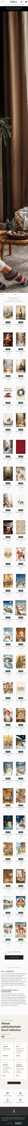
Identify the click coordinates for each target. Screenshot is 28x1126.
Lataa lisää (14, 957)
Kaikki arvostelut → (14, 1083)
